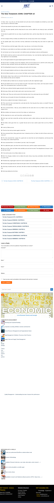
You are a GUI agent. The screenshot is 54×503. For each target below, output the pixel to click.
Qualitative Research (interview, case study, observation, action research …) (22, 462)
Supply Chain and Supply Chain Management (15, 339)
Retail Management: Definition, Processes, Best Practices (18, 335)
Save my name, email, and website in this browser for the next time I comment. (20, 279)
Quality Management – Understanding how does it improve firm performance (22, 394)
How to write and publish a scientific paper (14, 467)
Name (2, 260)
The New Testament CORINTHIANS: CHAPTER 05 (15, 235)
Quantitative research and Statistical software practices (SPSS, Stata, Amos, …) (23, 476)
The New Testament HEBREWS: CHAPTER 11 (14, 229)
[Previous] (2, 305)
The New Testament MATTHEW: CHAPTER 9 (13, 232)
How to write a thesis (10, 472)
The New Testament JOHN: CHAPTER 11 (41, 181)
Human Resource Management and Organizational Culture (18, 330)
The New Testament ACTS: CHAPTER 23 (12, 217)
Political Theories (22, 493)
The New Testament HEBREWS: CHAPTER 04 (14, 238)
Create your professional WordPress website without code (18, 452)
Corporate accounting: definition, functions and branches (17, 326)
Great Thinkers (21, 495)
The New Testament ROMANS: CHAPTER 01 (13, 220)
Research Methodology (10, 457)
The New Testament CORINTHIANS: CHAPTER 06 (15, 223)
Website (2, 273)
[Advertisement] (27, 193)
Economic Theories (22, 490)
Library (19, 497)
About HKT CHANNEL (5, 492)
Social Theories (21, 492)
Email (2, 266)
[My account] (50, 6)
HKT (12, 17)
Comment (3, 247)
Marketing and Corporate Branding (12, 322)
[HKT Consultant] (27, 5)
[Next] (52, 305)
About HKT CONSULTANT (6, 494)
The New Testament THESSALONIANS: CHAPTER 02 (16, 226)
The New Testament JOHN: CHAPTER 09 (13, 181)
